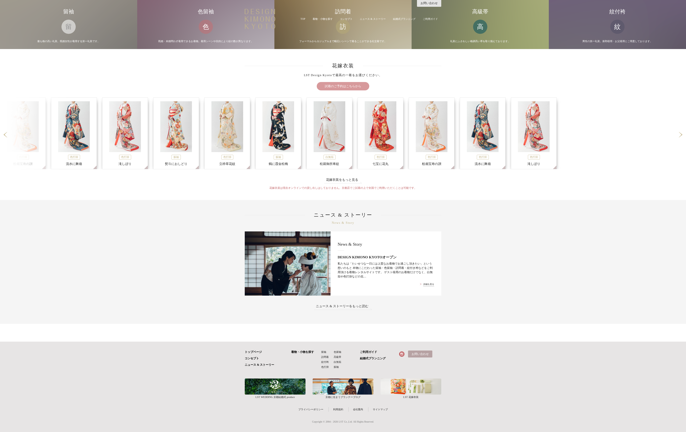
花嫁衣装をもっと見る (342, 180)
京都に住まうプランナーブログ (343, 387)
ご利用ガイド (430, 19)
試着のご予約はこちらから (343, 86)
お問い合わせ (429, 3)
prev (5, 134)
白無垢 (337, 362)
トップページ (253, 352)
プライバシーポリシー (310, 409)
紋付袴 (325, 362)
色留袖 (337, 352)
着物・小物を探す (323, 19)
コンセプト (346, 19)
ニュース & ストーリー (373, 19)
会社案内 (358, 409)
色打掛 (325, 367)
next (680, 134)
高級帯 (337, 357)
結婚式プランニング (404, 19)
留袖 (323, 352)
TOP (302, 19)
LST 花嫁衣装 (411, 387)
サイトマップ (380, 409)
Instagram (401, 354)
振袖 (336, 367)
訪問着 (325, 357)
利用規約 (338, 409)
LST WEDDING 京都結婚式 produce (275, 387)
